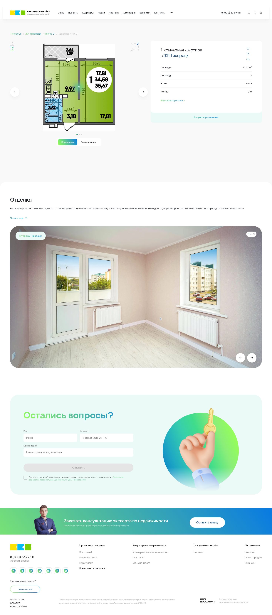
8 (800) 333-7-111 (231, 12)
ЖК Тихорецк (33, 33)
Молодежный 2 (88, 557)
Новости (249, 552)
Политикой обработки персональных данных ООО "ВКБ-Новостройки (76, 478)
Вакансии (145, 12)
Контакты (159, 12)
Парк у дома (86, 563)
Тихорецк (16, 33)
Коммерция (128, 12)
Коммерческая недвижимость (150, 552)
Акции (101, 12)
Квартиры (88, 12)
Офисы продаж (253, 557)
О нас (61, 12)
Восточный (85, 552)
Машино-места (141, 563)
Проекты (73, 12)
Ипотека (113, 12)
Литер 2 (50, 33)
